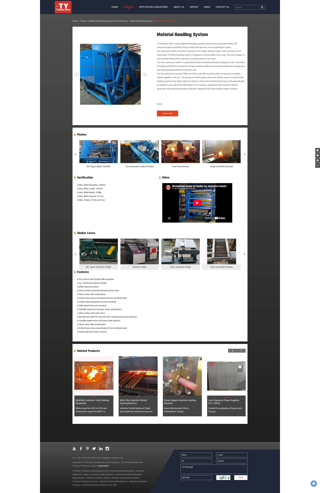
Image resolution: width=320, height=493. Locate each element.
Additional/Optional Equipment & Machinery (108, 21)
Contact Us (222, 7)
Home (115, 7)
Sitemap (76, 466)
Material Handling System (141, 21)
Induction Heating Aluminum (85, 481)
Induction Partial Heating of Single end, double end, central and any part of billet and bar (136, 411)
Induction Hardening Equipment (125, 478)
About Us (179, 7)
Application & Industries (153, 7)
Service (194, 7)
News (207, 7)
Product (129, 7)
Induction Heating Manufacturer (113, 481)
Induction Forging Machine (102, 474)
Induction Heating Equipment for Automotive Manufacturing (108, 471)
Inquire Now (167, 113)
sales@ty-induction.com (112, 458)
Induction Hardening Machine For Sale (99, 485)
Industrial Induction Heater (98, 478)
